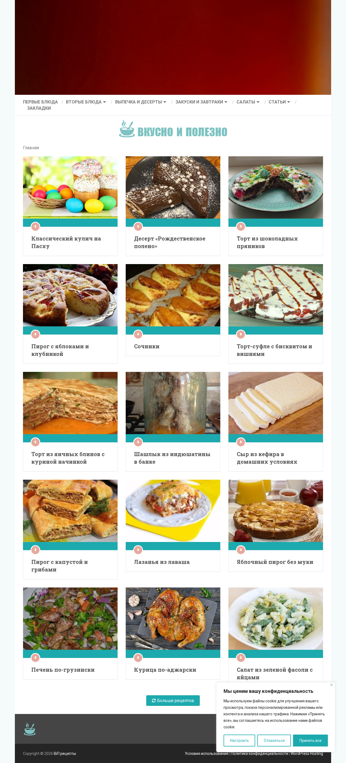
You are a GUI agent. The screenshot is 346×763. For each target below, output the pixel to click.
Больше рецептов (175, 700)
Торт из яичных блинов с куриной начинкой (68, 457)
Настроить (239, 740)
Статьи (277, 102)
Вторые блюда (84, 102)
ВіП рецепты (65, 753)
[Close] (331, 685)
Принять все (311, 740)
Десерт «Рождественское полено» (169, 242)
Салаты (246, 102)
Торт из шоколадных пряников (267, 242)
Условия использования (206, 753)
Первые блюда (40, 102)
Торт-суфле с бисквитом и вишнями (274, 350)
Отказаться (274, 740)
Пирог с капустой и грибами (59, 565)
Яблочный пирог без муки (275, 561)
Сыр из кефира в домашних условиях (267, 457)
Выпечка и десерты (138, 102)
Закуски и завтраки (199, 102)
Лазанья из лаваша (162, 561)
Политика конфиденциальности (259, 753)
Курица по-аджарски (165, 669)
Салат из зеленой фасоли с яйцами (275, 673)
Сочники (146, 346)
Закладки (39, 108)
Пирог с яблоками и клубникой (60, 350)
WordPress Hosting (307, 753)
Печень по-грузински (63, 669)
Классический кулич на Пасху (66, 242)
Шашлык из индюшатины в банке (172, 457)
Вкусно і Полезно (175, 124)
